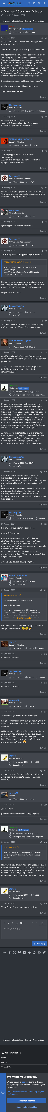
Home (3, 1058)
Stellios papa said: (11, 595)
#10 (45, 472)
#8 (46, 352)
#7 (46, 321)
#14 (45, 683)
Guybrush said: (10, 847)
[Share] (42, 38)
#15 (45, 712)
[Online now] (6, 31)
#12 (45, 590)
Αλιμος (41, 648)
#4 (46, 188)
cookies (25, 1082)
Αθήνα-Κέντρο (19, 584)
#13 (45, 654)
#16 (45, 771)
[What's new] (39, 3)
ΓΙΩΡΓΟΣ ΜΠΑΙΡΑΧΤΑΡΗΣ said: (16, 262)
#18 (45, 842)
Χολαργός (17, 315)
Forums (4, 1062)
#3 (46, 151)
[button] (4, 3)
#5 (46, 222)
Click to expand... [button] (24, 618)
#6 (46, 251)
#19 (45, 904)
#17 (45, 805)
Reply (44, 97)
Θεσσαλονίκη (18, 765)
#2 (46, 117)
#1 (46, 38)
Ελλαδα (42, 111)
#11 (45, 524)
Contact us (6, 1067)
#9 (46, 400)
